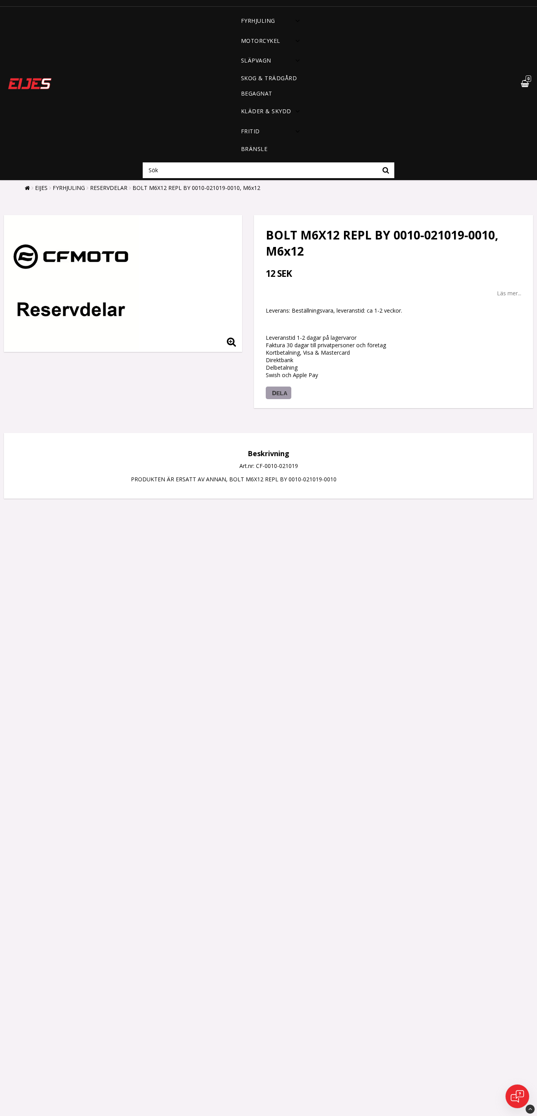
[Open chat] (517, 1096)
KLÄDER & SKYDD (266, 111)
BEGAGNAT (256, 93)
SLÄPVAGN (256, 60)
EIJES (41, 188)
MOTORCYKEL (260, 40)
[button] (506, 84)
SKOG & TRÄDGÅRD (269, 78)
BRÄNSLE (254, 149)
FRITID (250, 131)
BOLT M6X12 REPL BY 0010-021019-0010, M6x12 (196, 188)
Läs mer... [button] (509, 293)
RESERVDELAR (108, 188)
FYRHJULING (258, 20)
